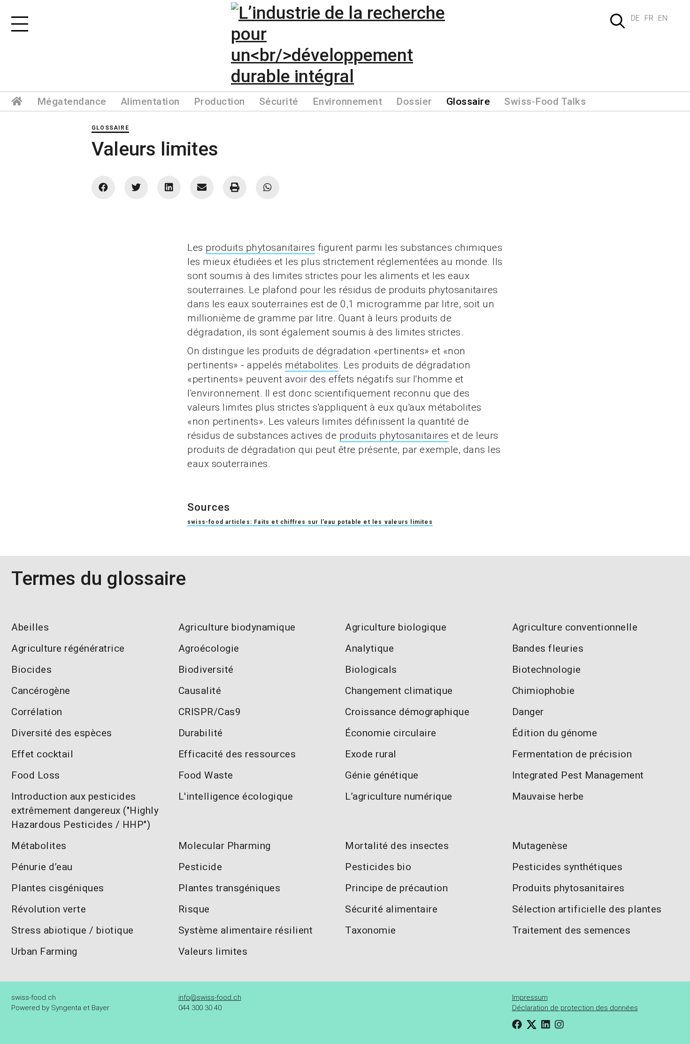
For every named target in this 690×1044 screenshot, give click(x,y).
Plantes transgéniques (229, 888)
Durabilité (200, 733)
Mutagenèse (540, 845)
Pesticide (200, 867)
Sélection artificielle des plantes (587, 909)
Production (219, 101)
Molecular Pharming (224, 845)
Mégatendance (72, 101)
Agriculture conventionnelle (575, 627)
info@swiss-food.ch (209, 997)
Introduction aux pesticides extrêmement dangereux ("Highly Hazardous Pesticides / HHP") (85, 810)
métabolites (311, 365)
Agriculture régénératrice (68, 648)
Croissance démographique (407, 711)
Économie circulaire (391, 733)
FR (648, 18)
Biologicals (371, 669)
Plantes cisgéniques (57, 888)
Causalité (200, 690)
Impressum (530, 997)
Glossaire (468, 101)
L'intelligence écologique (235, 796)
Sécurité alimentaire (391, 909)
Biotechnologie (546, 669)
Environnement (348, 101)
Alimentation (150, 101)
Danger (528, 711)
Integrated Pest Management (578, 775)
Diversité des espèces (61, 733)
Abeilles (30, 627)
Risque (194, 909)
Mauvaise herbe (548, 796)
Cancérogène (40, 690)
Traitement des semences (571, 930)
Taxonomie (370, 930)
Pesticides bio (378, 867)
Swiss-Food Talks (545, 101)
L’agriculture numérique (398, 796)
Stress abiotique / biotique (72, 930)
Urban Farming (44, 951)
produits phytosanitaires (260, 247)
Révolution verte (48, 909)
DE (635, 18)
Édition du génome (555, 733)
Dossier (414, 101)
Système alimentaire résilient (245, 930)
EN (662, 18)
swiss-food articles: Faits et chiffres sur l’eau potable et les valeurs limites (310, 522)
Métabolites (39, 845)
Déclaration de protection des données (575, 1008)
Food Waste (205, 775)
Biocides (31, 669)
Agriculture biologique (395, 627)
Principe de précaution (396, 888)
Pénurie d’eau (42, 867)
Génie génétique (382, 775)
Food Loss (35, 775)
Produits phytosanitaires (568, 888)
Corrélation (36, 711)
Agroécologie (208, 648)
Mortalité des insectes (397, 845)
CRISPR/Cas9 (209, 711)
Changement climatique (399, 690)
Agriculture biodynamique (237, 627)
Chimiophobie (543, 690)
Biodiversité (206, 669)
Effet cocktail (42, 754)
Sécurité (279, 101)
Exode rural (371, 754)
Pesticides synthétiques (567, 867)
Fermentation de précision (572, 754)
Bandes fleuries (548, 648)
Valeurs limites (213, 951)
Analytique (369, 648)
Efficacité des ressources (237, 754)
